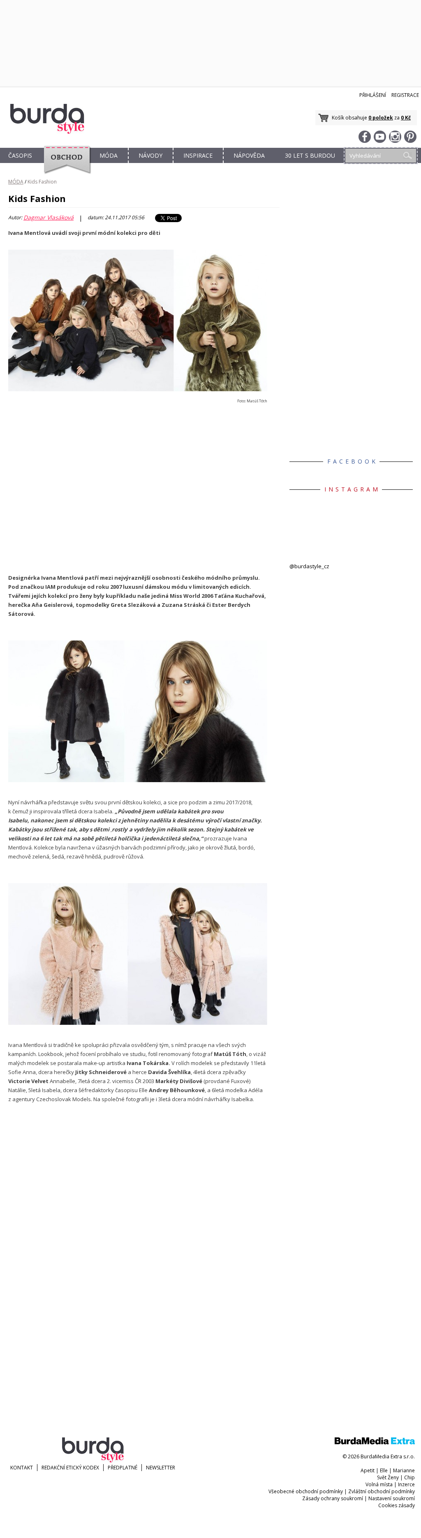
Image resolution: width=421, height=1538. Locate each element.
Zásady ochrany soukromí (332, 1498)
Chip (409, 1477)
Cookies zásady (396, 1505)
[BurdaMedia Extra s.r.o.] (375, 1442)
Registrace (405, 95)
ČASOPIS (20, 155)
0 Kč (406, 117)
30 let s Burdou (310, 155)
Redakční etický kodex (70, 1467)
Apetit (368, 1470)
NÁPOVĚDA (249, 155)
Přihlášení (372, 95)
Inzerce (406, 1484)
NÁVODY (150, 155)
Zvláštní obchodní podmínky (381, 1491)
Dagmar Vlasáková (48, 217)
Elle (384, 1470)
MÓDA (108, 155)
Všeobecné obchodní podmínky (305, 1491)
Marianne (404, 1470)
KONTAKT (21, 1467)
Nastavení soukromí (391, 1498)
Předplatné (122, 1467)
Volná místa (379, 1484)
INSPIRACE (198, 155)
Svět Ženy (388, 1477)
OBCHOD (64, 165)
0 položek (380, 117)
